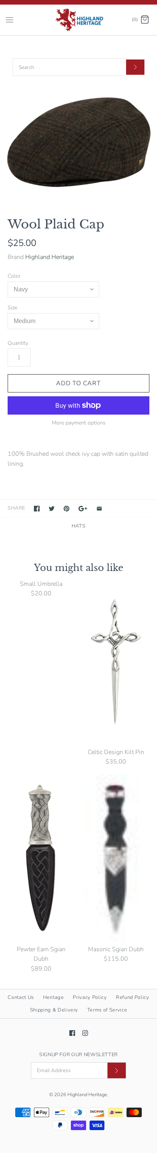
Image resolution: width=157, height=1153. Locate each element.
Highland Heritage (49, 257)
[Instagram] (85, 1033)
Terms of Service (107, 1010)
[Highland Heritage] (78, 19)
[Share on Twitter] (51, 508)
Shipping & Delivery (54, 1010)
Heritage (53, 997)
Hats (79, 526)
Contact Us (21, 997)
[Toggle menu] (9, 19)
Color (14, 276)
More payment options (79, 423)
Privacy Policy (90, 997)
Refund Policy (132, 997)
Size (12, 307)
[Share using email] (99, 508)
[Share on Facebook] (37, 508)
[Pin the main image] (66, 508)
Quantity (18, 343)
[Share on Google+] (82, 508)
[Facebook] (72, 1033)
